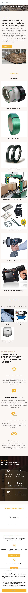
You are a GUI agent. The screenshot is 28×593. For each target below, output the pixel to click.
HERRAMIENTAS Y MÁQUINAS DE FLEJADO (14, 199)
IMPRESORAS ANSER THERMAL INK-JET (14, 290)
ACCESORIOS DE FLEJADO (14, 230)
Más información (13, 586)
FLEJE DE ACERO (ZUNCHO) (14, 169)
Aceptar (14, 590)
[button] (2, 517)
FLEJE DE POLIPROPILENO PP (14, 108)
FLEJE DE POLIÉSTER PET (14, 138)
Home (2, 8)
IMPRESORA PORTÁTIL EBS (14, 260)
